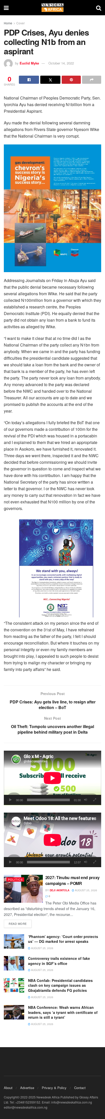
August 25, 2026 (85, 890)
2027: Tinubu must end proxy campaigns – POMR (72, 880)
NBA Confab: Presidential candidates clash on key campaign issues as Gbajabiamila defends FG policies (60, 985)
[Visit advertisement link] (52, 208)
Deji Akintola (59, 890)
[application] (52, 778)
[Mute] (85, 799)
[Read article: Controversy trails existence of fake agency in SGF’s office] (14, 963)
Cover (20, 23)
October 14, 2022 (61, 63)
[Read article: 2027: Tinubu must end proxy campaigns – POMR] (23, 888)
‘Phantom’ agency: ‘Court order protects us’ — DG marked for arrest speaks (63, 939)
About (8, 1087)
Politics (15, 879)
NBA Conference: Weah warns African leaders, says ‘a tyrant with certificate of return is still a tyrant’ (63, 1012)
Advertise (27, 1087)
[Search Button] (98, 7)
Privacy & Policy (54, 1087)
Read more (20, 923)
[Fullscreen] (94, 799)
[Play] (10, 799)
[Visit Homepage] (52, 7)
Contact (80, 1087)
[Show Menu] (6, 7)
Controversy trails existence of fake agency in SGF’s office (59, 961)
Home (8, 23)
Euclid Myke (29, 63)
